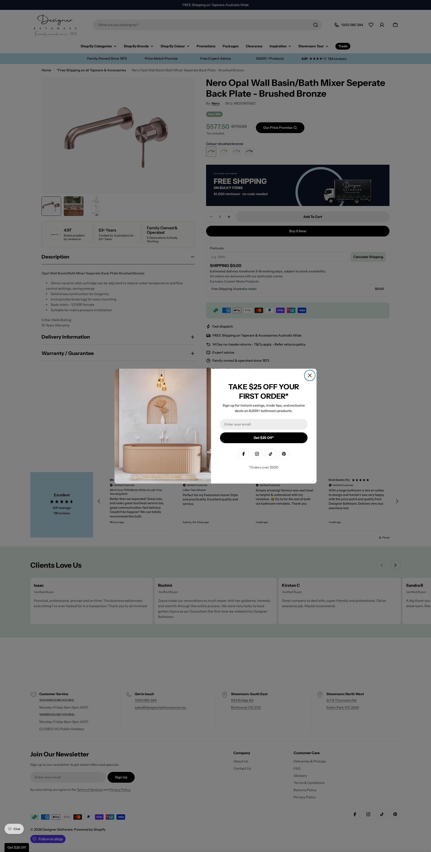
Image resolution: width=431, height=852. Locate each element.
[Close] (309, 375)
